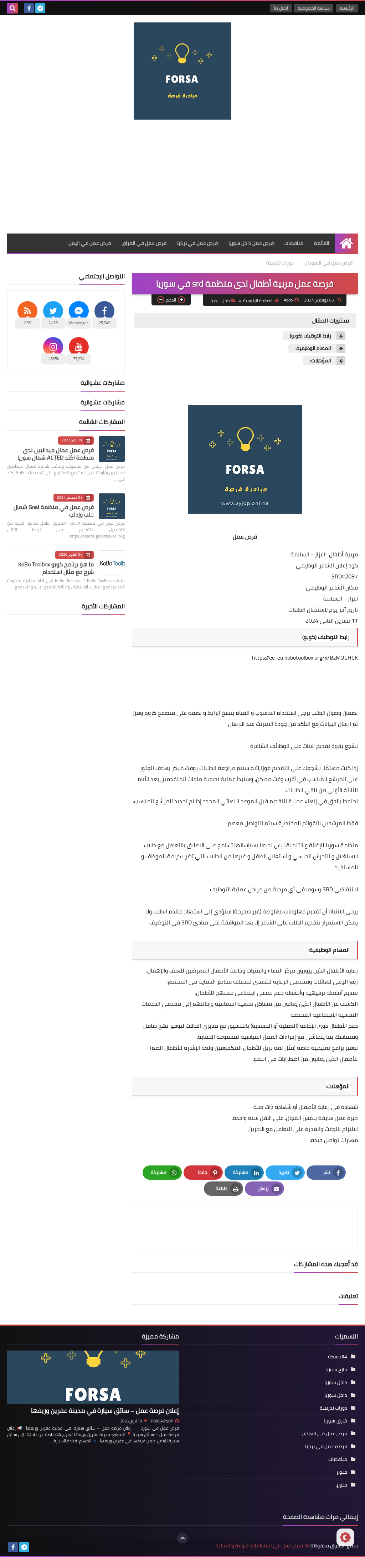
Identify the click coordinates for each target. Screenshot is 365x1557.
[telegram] (40, 8)
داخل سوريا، (335, 1395)
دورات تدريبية (280, 262)
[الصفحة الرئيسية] (346, 243)
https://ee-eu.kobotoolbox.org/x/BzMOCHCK (305, 657)
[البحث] (12, 8)
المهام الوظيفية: (313, 348)
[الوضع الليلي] (345, 1537)
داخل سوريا (220, 300)
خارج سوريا (336, 1369)
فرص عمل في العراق (144, 243)
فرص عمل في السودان (328, 262)
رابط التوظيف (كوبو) (310, 335)
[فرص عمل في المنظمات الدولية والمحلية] (182, 71)
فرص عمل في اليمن (89, 243)
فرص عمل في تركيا (197, 243)
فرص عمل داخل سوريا (251, 243)
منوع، (341, 1484)
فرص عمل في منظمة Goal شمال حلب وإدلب (54, 511)
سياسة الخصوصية (314, 8)
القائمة (321, 243)
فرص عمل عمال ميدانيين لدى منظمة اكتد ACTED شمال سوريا (55, 454)
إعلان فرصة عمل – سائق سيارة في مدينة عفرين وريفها (105, 1410)
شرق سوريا (335, 1420)
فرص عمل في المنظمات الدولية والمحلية (259, 1546)
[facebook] (29, 8)
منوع (342, 1472)
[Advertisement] (182, 176)
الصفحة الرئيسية (257, 300)
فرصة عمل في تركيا (326, 1446)
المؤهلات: (320, 360)
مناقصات (293, 243)
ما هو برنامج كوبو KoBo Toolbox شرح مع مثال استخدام (56, 568)
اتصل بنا (281, 8)
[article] (192, 1229)
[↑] (182, 1538)
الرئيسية (346, 8)
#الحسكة (337, 1356)
